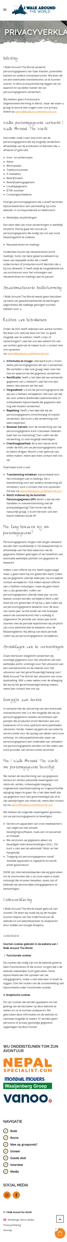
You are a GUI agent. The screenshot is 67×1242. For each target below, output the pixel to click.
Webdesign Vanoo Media (21, 1219)
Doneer (15, 1151)
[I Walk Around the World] (33, 10)
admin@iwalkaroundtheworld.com (35, 111)
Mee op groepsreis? (23, 1144)
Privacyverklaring (12, 1225)
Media (14, 1171)
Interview (16, 1165)
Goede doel (18, 1158)
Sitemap (7, 1230)
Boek (13, 1131)
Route (14, 1138)
